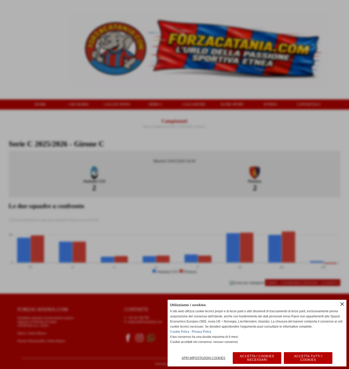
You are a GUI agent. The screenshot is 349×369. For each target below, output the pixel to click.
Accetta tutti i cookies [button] (308, 358)
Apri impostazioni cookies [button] (203, 358)
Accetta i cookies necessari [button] (257, 358)
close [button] (342, 304)
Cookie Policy (179, 331)
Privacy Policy (201, 331)
